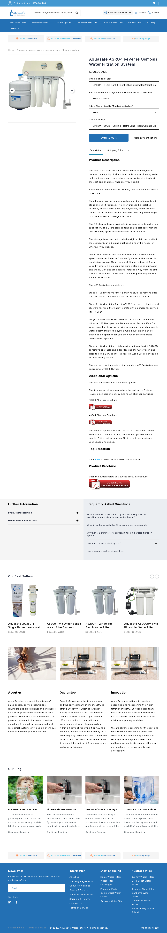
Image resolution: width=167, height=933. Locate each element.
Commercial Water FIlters (110, 895)
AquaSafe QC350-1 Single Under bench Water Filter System (25, 625)
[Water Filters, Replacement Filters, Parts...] (77, 12)
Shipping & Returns (80, 899)
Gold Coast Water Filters (141, 882)
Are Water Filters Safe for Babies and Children (23, 809)
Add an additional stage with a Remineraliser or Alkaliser (120, 92)
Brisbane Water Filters (144, 889)
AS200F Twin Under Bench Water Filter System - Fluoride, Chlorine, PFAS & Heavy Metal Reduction (101, 625)
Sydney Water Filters (143, 877)
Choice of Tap (97, 119)
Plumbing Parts (108, 889)
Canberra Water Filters (140, 895)
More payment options (145, 138)
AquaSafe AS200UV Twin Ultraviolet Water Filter (141, 625)
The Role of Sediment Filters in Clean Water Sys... (141, 809)
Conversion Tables (79, 885)
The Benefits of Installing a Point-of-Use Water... (101, 809)
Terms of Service (79, 907)
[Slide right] (157, 576)
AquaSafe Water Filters (73, 927)
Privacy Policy (16, 927)
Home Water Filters (110, 877)
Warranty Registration (81, 881)
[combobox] (56, 12)
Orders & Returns (79, 890)
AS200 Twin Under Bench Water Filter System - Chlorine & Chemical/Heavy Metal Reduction (64, 625)
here (97, 459)
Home (11, 50)
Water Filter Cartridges (106, 882)
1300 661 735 (39, 3)
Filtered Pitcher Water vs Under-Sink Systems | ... (61, 809)
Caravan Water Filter (111, 901)
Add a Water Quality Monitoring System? (111, 106)
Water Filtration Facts (81, 894)
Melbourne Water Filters (141, 902)
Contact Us (75, 903)
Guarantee (68, 692)
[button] (153, 12)
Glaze (155, 927)
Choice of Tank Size (100, 78)
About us (15, 692)
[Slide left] (152, 576)
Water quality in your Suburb (143, 910)
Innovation (119, 692)
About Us (74, 877)
